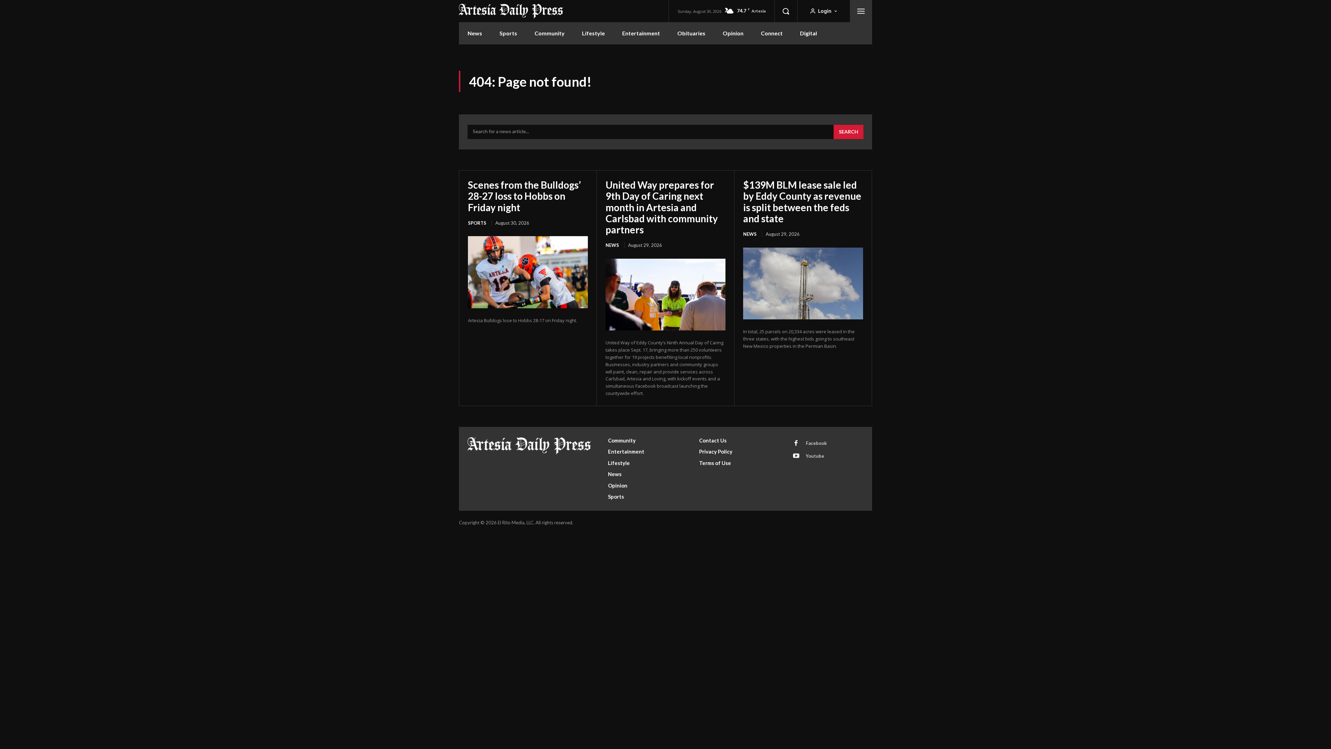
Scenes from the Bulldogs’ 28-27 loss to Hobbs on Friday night (524, 196)
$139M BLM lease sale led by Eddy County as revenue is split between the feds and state (802, 201)
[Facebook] (796, 443)
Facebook (816, 443)
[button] (786, 11)
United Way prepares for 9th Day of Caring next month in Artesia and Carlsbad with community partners (662, 207)
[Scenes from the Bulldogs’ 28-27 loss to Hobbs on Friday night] (528, 272)
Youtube (815, 456)
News (612, 245)
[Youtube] (796, 456)
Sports (477, 223)
